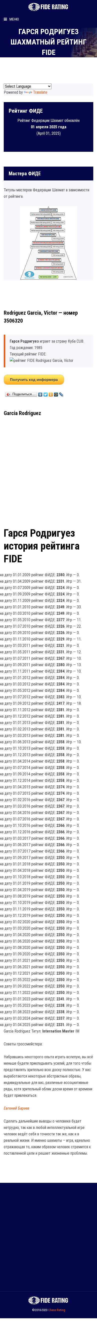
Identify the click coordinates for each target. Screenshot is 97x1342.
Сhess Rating (56, 1310)
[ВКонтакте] (40, 393)
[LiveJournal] (61, 393)
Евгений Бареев (16, 1108)
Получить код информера (34, 379)
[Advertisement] (48, 470)
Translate (40, 92)
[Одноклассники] (50, 393)
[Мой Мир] (56, 393)
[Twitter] (45, 393)
